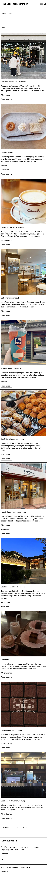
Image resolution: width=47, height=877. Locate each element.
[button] (45, 4)
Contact (4, 853)
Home (3, 13)
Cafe (11, 13)
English (3, 872)
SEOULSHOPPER (12, 867)
